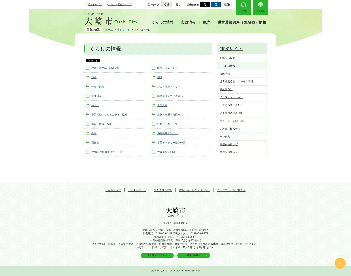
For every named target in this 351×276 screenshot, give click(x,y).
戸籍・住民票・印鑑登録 (105, 67)
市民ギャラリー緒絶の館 (171, 142)
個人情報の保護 (163, 190)
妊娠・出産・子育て (168, 123)
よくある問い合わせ (231, 105)
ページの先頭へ (340, 263)
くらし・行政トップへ (120, 4)
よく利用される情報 (231, 112)
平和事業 (96, 95)
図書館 (95, 142)
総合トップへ (95, 4)
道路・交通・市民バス (170, 114)
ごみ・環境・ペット (168, 86)
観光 (206, 22)
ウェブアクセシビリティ (231, 190)
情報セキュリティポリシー (194, 190)
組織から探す (227, 57)
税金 (94, 77)
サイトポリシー (137, 190)
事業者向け (226, 89)
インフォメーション (231, 97)
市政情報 (188, 22)
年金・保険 (97, 86)
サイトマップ (113, 190)
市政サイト (123, 29)
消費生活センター (167, 133)
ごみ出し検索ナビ (230, 128)
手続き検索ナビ (229, 144)
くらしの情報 (162, 22)
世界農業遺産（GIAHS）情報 (242, 22)
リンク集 (225, 136)
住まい (95, 105)
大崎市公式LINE (166, 151)
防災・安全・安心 (167, 67)
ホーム (109, 29)
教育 (94, 133)
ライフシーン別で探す (232, 120)
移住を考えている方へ (170, 95)
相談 (159, 77)
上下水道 (162, 105)
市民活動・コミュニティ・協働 (109, 114)
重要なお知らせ (229, 152)
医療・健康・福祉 (101, 123)
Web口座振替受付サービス (106, 151)
